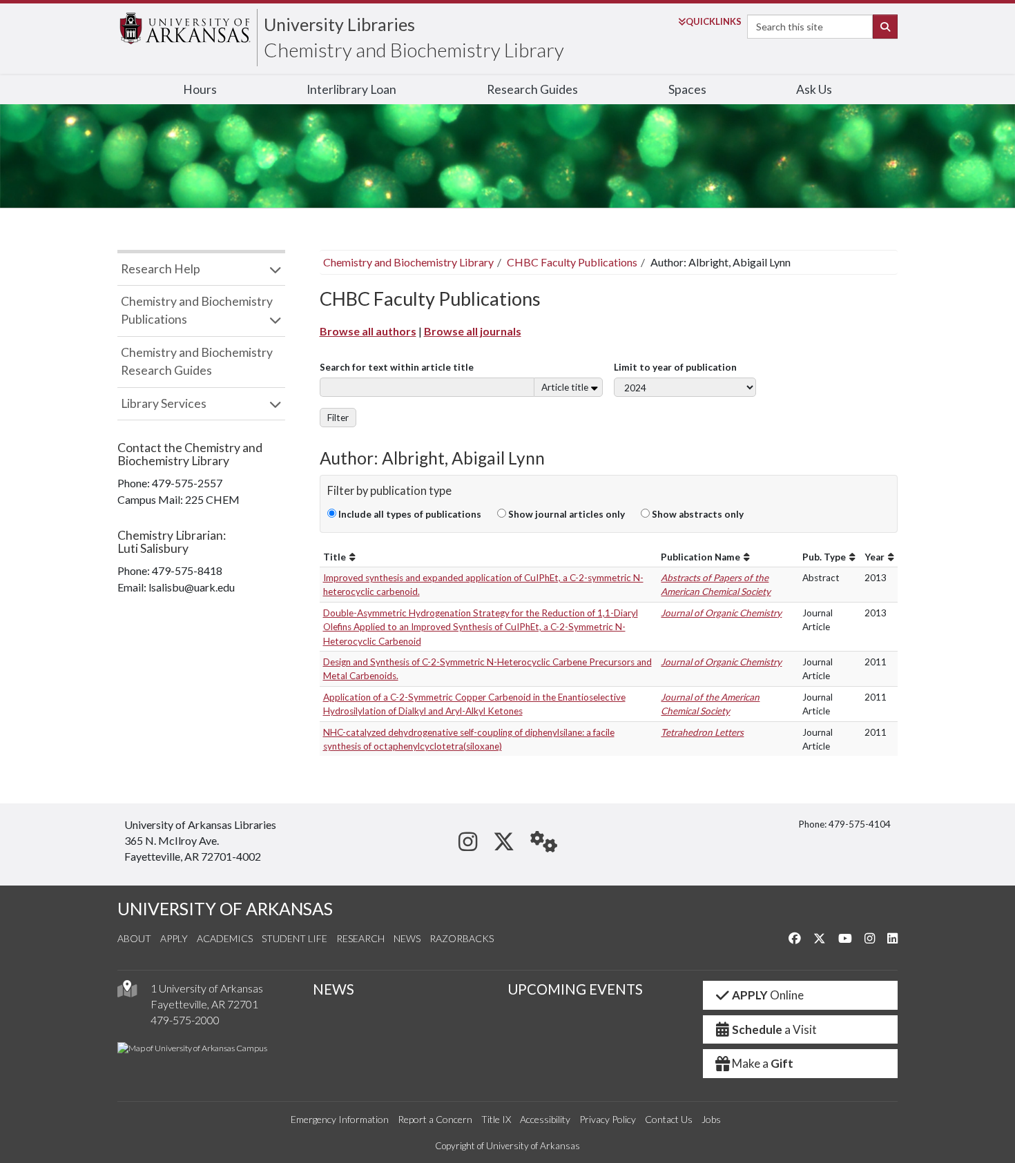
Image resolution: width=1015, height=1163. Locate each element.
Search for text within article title (397, 367)
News (407, 938)
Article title (564, 387)
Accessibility (545, 1119)
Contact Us (669, 1119)
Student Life (294, 938)
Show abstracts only (697, 514)
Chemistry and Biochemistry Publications (197, 310)
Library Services (163, 403)
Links (714, 21)
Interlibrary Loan (351, 89)
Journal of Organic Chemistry (721, 612)
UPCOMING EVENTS (575, 989)
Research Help (160, 269)
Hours (200, 89)
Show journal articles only (565, 514)
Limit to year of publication (675, 367)
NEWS (333, 989)
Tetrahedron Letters (702, 732)
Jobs (711, 1119)
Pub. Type (824, 557)
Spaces (687, 89)
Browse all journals (472, 331)
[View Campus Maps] (127, 992)
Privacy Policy (607, 1119)
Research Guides (532, 89)
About (134, 938)
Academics (225, 938)
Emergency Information (340, 1119)
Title (334, 557)
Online (768, 995)
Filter (338, 417)
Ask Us (814, 89)
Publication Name (700, 557)
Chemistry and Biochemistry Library (414, 49)
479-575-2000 (185, 1019)
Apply (174, 938)
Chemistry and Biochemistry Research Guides (197, 361)
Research (360, 938)
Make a (762, 1063)
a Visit (774, 1029)
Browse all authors (368, 331)
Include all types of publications (408, 514)
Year (874, 557)
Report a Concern (435, 1119)
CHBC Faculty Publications (572, 261)
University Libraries (339, 24)
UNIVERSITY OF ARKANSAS (225, 909)
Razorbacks (461, 938)
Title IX (496, 1119)
